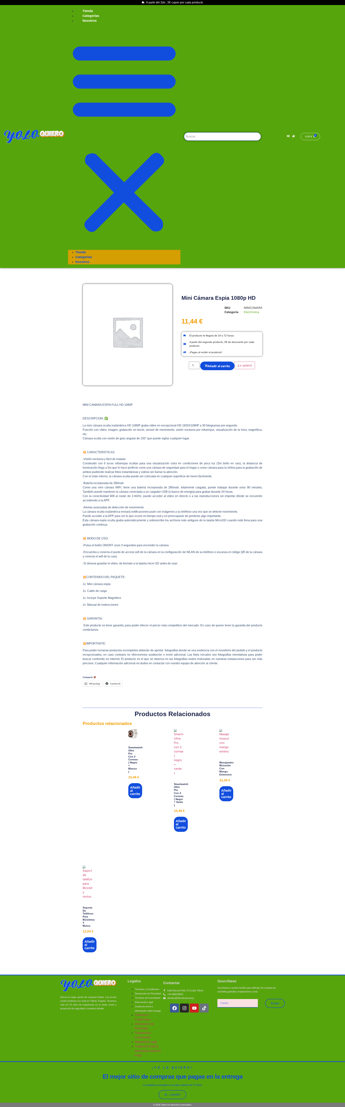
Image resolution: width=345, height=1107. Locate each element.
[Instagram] (184, 1008)
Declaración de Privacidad (148, 993)
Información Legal (144, 1002)
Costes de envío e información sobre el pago (148, 1051)
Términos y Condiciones (147, 989)
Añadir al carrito (219, 366)
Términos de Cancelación (148, 997)
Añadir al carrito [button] (135, 791)
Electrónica (251, 312)
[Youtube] (194, 1008)
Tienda (87, 11)
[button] (124, 136)
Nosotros (89, 20)
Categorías (90, 16)
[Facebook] (174, 1008)
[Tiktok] (204, 1008)
